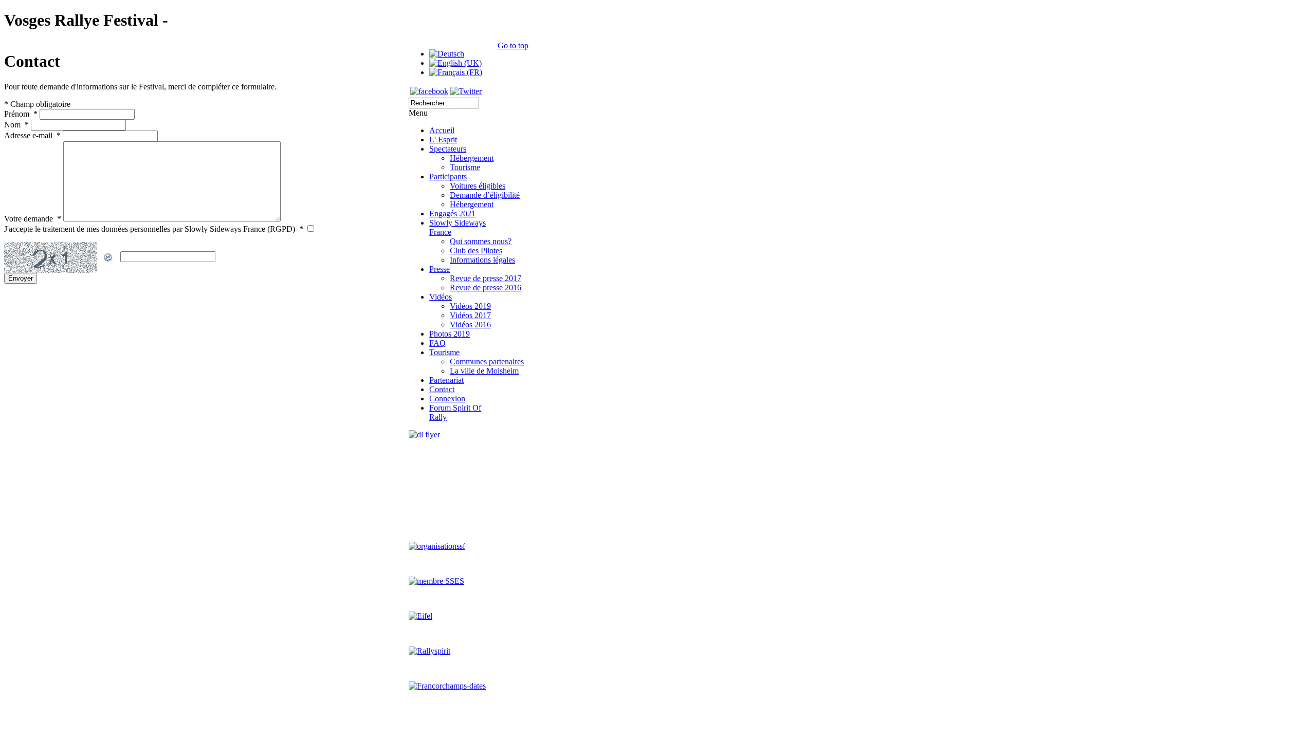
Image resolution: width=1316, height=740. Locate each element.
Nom (16, 124)
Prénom (21, 113)
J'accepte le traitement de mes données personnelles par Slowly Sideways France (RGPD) (153, 229)
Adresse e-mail (32, 135)
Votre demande (32, 218)
